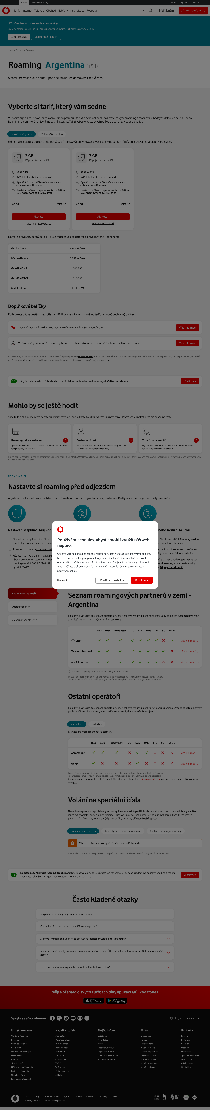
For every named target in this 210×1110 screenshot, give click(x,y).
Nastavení (62, 580)
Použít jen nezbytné (112, 580)
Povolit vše (141, 580)
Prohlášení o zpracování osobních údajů (105, 566)
